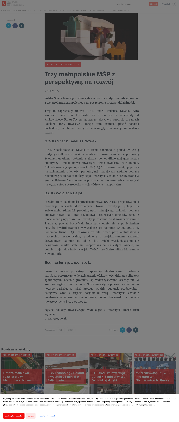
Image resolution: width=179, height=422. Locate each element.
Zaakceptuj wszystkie (14, 416)
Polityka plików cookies (48, 416)
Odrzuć (31, 416)
